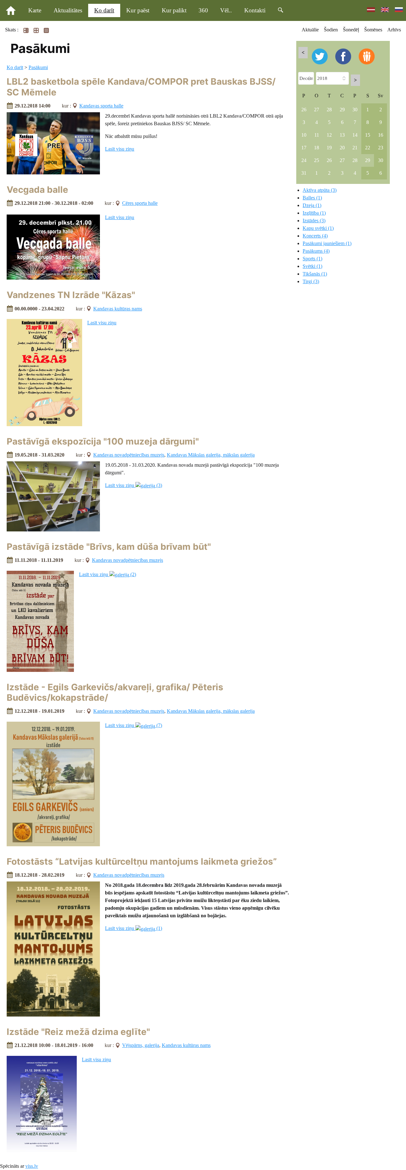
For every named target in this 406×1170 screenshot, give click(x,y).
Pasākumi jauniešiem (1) (327, 243)
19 (329, 147)
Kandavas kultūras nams (117, 308)
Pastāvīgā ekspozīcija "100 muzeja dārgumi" (103, 441)
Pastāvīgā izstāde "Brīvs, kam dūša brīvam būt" (109, 546)
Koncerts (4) (315, 235)
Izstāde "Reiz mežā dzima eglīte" (78, 1031)
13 (342, 135)
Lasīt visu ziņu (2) (107, 574)
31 (303, 173)
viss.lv (31, 1166)
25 (316, 160)
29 (342, 109)
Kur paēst (137, 10)
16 (380, 135)
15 (367, 135)
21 (354, 147)
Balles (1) (312, 197)
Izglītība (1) (314, 213)
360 (203, 10)
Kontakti (254, 10)
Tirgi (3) (311, 281)
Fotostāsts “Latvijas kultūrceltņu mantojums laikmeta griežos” (142, 861)
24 (303, 160)
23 (380, 147)
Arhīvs (394, 29)
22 (367, 147)
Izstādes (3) (314, 220)
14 (354, 135)
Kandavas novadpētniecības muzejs (128, 455)
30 (354, 109)
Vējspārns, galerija (140, 1045)
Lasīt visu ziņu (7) (133, 725)
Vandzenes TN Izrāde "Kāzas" (71, 294)
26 (303, 109)
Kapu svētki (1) (318, 228)
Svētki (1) (312, 266)
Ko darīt (104, 10)
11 (316, 135)
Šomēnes (373, 29)
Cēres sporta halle (140, 203)
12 (329, 135)
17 (303, 147)
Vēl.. (226, 10)
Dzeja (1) (312, 205)
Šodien (331, 29)
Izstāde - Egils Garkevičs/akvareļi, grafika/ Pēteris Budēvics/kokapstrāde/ (115, 692)
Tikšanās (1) (315, 273)
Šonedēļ (351, 29)
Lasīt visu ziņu (119, 149)
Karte (34, 10)
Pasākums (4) (316, 251)
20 (342, 147)
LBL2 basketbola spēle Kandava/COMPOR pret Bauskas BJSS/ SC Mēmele (141, 87)
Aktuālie (310, 29)
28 (329, 109)
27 (316, 109)
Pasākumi (38, 67)
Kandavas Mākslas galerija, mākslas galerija (211, 455)
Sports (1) (312, 258)
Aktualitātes (68, 10)
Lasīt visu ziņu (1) (133, 928)
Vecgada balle (37, 189)
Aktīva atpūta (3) (320, 190)
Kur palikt (174, 10)
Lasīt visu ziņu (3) (133, 485)
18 (316, 147)
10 (303, 135)
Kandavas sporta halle (101, 105)
